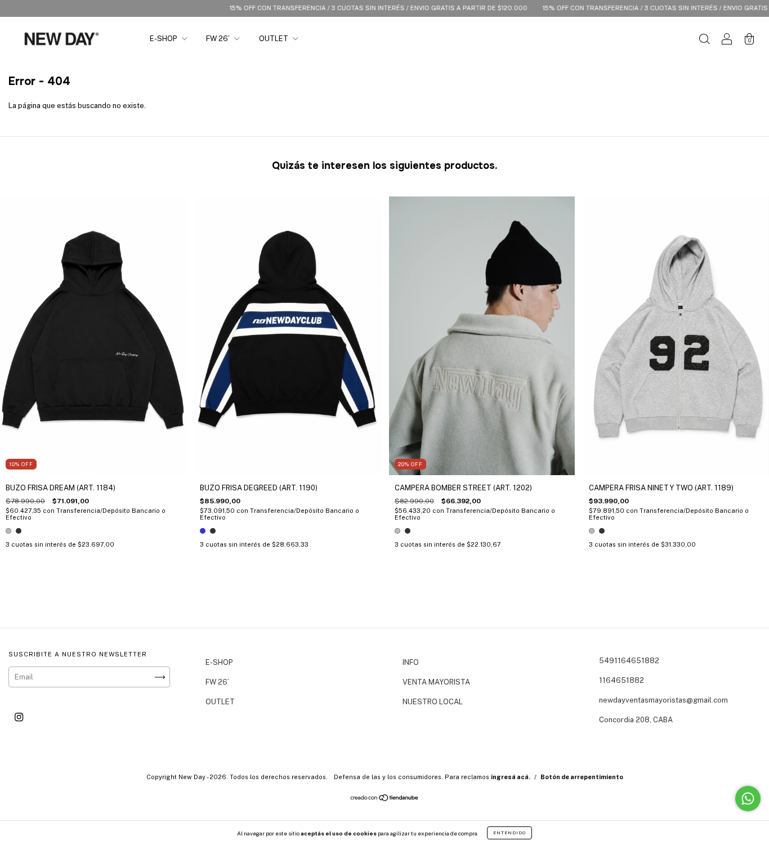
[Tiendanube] (385, 799)
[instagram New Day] (18, 717)
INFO (411, 662)
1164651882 (621, 680)
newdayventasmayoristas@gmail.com (663, 700)
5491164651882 (629, 660)
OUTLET (274, 38)
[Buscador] (704, 40)
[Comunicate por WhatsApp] (748, 798)
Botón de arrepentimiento (581, 777)
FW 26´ (218, 38)
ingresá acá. (510, 777)
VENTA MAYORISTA (436, 682)
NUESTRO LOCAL (433, 702)
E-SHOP (164, 38)
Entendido (509, 832)
